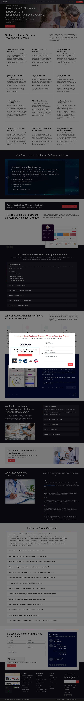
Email (46, 346)
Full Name (47, 342)
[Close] (73, 335)
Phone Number (48, 350)
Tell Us (46, 354)
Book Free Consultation (25, 355)
